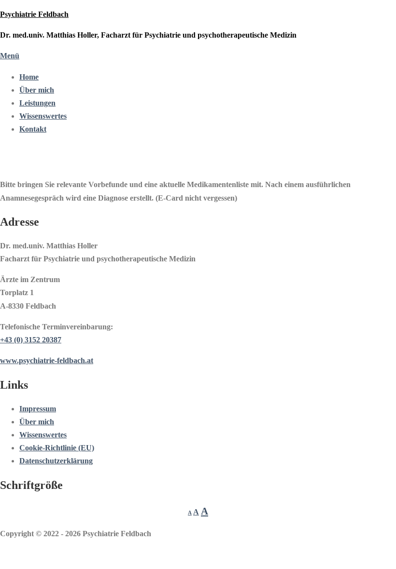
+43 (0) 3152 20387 (30, 340)
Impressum (37, 409)
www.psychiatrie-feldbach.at (46, 360)
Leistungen (37, 103)
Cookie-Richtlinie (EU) (56, 448)
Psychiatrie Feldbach (34, 14)
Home (29, 77)
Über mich (36, 90)
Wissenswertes (43, 116)
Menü (9, 56)
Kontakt (32, 129)
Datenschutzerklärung (56, 461)
